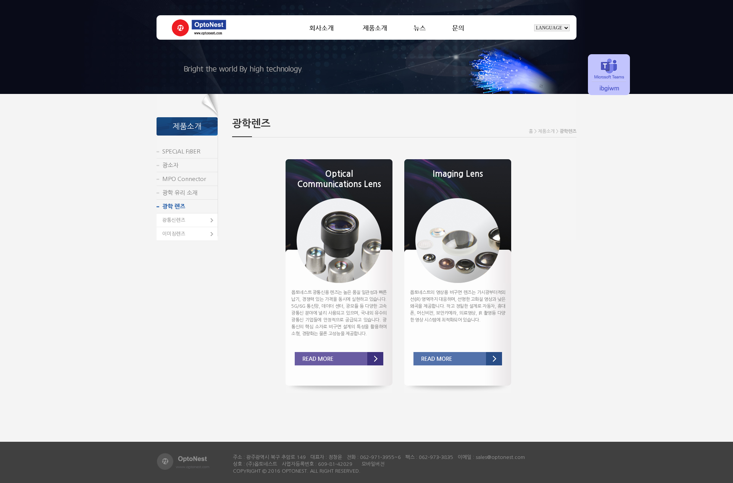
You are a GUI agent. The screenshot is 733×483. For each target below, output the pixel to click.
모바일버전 (373, 464)
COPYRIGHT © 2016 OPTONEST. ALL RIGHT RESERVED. (296, 470)
